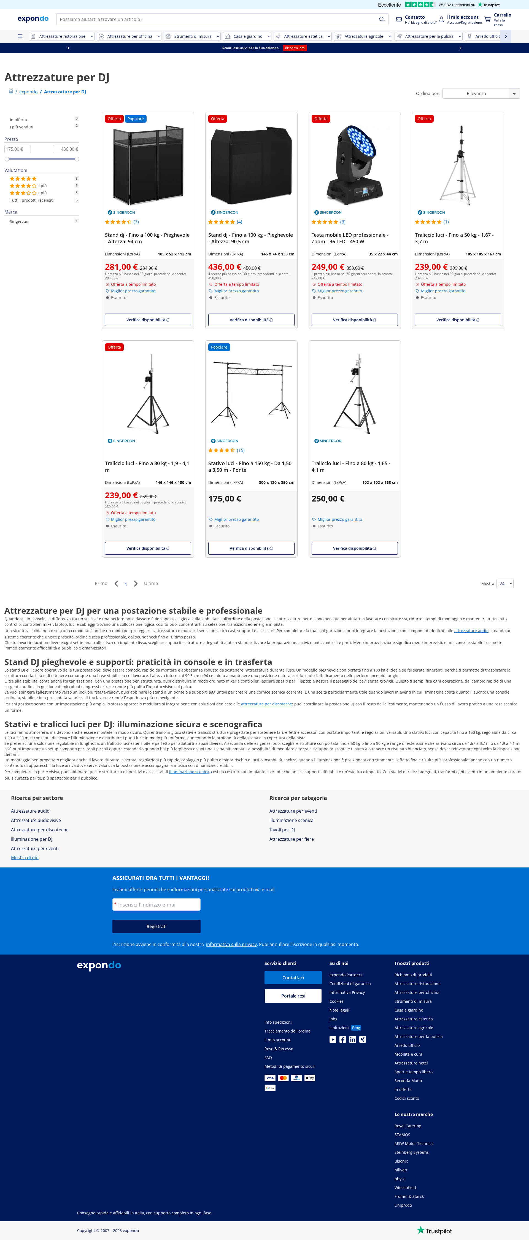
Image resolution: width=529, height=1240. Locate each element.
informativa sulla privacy (231, 944)
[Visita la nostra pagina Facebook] (342, 1041)
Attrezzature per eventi (35, 848)
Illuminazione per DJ (31, 839)
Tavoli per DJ (282, 830)
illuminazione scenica (189, 771)
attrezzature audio (471, 630)
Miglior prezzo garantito (133, 290)
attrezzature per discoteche (266, 704)
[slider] (7, 159)
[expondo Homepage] (11, 92)
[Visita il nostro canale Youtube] (333, 1041)
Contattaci (293, 978)
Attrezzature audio (30, 811)
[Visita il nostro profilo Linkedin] (352, 1041)
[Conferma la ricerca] (381, 19)
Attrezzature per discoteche (40, 830)
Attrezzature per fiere (291, 839)
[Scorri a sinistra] (68, 48)
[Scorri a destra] (460, 48)
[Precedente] (116, 584)
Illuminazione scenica (291, 820)
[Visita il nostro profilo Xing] (362, 1041)
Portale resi (293, 996)
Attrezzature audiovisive (36, 820)
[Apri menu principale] (20, 36)
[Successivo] (136, 584)
